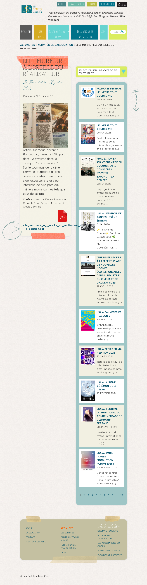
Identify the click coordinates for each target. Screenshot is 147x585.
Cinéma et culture (108, 530)
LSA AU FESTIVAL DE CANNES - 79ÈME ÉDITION (109, 217)
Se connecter (107, 4)
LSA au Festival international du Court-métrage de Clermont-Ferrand (109, 416)
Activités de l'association (55, 45)
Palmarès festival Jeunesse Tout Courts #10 (109, 92)
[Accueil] (31, 9)
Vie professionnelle (109, 550)
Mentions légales (36, 541)
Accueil (61, 4)
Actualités (26, 31)
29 (121, 495)
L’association (76, 4)
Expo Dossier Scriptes (110, 555)
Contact (92, 4)
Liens (104, 31)
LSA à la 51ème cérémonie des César (107, 386)
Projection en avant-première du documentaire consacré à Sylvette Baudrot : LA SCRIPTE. (109, 169)
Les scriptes (67, 532)
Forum (122, 4)
